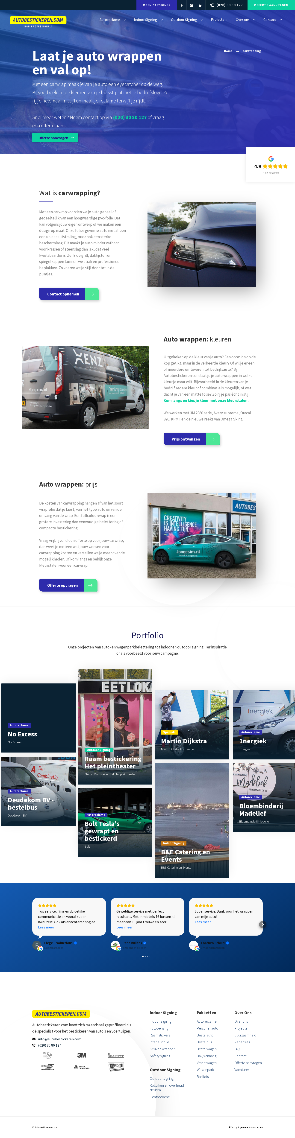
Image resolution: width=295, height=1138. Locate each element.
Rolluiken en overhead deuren (167, 1087)
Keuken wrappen (163, 1049)
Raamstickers (160, 1035)
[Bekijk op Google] (36, 945)
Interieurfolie (159, 1042)
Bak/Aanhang (206, 1055)
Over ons (241, 1021)
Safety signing (160, 1055)
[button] (112, 19)
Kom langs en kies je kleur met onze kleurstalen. (206, 400)
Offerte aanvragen (271, 5)
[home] (38, 20)
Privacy (233, 1127)
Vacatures (241, 1069)
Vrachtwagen (207, 1062)
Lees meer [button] (46, 927)
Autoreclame (207, 1021)
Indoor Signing (160, 1021)
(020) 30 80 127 (130, 117)
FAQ (237, 1049)
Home (228, 51)
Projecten (241, 1028)
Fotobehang (159, 1028)
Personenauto (207, 1028)
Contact (240, 1055)
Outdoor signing (162, 1078)
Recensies (242, 1042)
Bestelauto (205, 1035)
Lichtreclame (160, 1096)
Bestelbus (204, 1042)
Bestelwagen (207, 1049)
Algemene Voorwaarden (250, 1127)
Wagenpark (205, 1069)
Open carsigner (157, 5)
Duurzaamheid (245, 1035)
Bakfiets (203, 1076)
